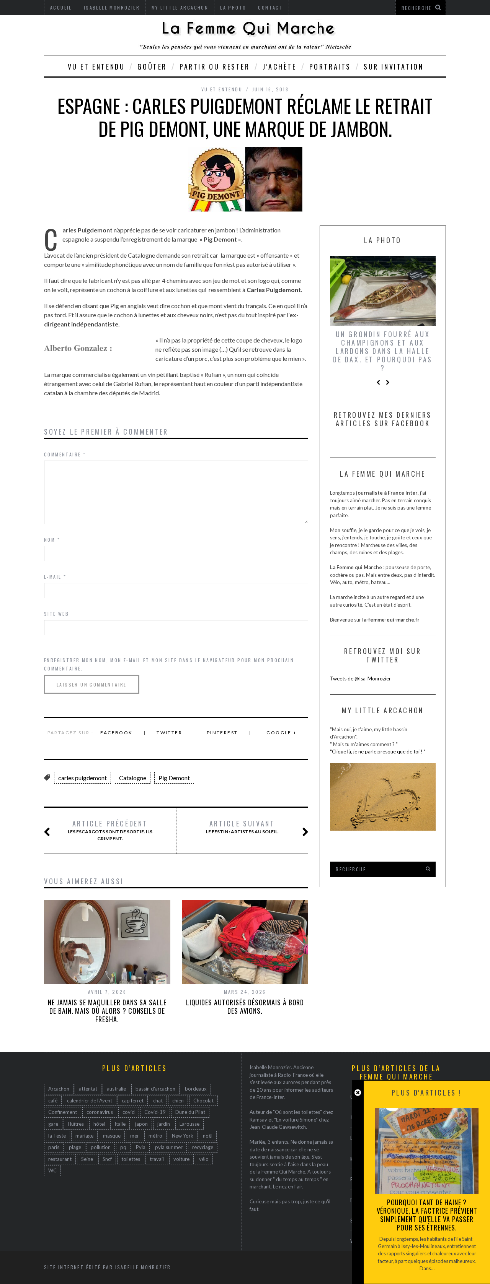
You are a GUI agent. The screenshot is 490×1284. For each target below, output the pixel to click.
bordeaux (196, 1089)
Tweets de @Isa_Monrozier (360, 678)
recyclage (202, 1147)
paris (53, 1147)
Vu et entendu (96, 66)
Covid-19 (155, 1112)
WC (52, 1170)
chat (158, 1100)
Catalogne (132, 777)
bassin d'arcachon (155, 1089)
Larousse (189, 1124)
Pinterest (222, 732)
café (52, 1100)
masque (112, 1136)
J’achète (280, 66)
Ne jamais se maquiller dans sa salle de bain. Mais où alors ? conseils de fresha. (107, 1010)
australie (116, 1089)
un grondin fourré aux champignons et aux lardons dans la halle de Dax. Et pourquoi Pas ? (383, 351)
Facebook (116, 732)
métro (155, 1136)
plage (75, 1147)
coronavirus (100, 1112)
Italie (120, 1124)
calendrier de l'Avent (89, 1100)
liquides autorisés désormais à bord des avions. (245, 1006)
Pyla (140, 1147)
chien (178, 1100)
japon (141, 1124)
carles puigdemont (82, 777)
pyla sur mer (169, 1147)
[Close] (357, 1093)
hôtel (99, 1124)
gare (53, 1124)
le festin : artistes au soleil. (242, 826)
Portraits (330, 66)
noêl (207, 1136)
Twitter (169, 732)
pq (123, 1147)
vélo (204, 1159)
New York (182, 1136)
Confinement (62, 1112)
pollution (101, 1147)
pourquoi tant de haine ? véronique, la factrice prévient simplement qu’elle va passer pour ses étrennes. (427, 1214)
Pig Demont (174, 777)
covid (128, 1112)
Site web (56, 613)
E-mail (55, 576)
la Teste (57, 1136)
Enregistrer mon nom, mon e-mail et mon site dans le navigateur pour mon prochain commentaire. (169, 664)
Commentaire (65, 454)
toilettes (130, 1159)
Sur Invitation (393, 66)
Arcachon (58, 1089)
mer (134, 1136)
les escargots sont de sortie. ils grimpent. (110, 830)
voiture (181, 1159)
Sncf (107, 1159)
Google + (281, 732)
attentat (88, 1089)
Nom (52, 539)
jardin (163, 1124)
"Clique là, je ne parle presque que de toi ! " (378, 751)
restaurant (60, 1159)
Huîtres (76, 1124)
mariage (84, 1136)
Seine (87, 1159)
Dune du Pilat (190, 1112)
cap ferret (133, 1100)
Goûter (152, 66)
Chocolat (203, 1100)
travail (157, 1159)
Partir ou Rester (215, 66)
